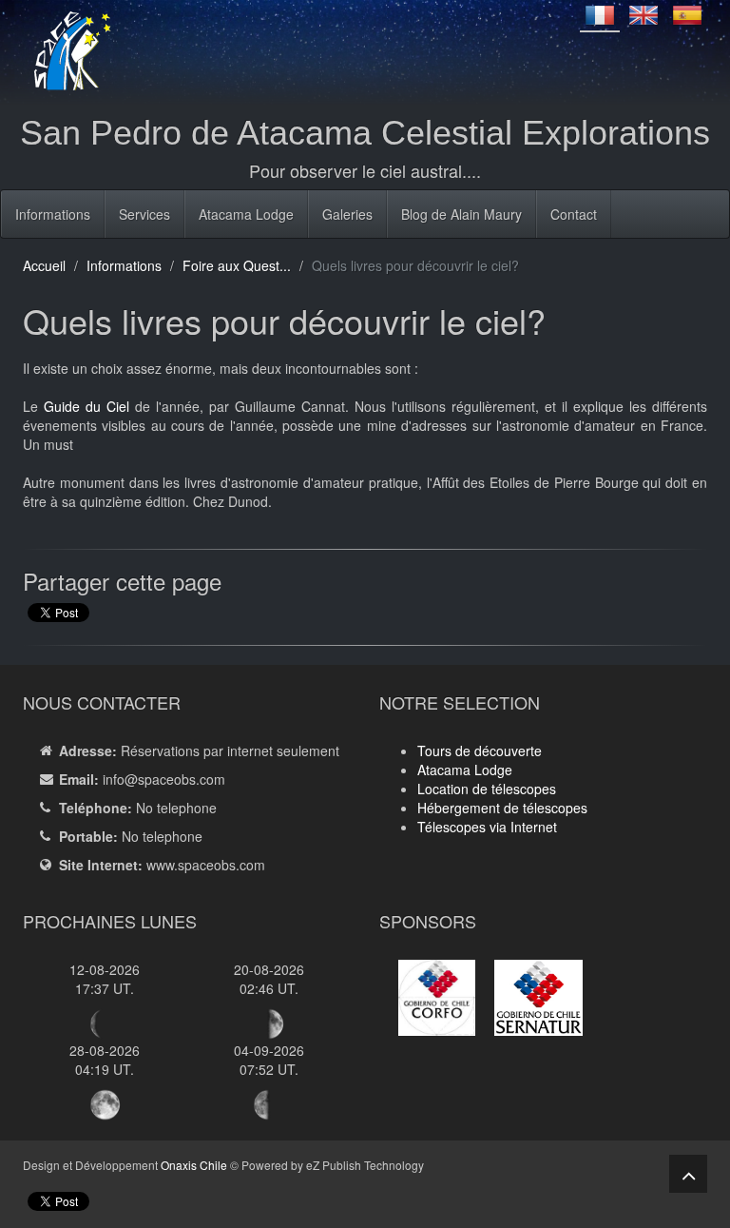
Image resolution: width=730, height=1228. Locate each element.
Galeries (347, 214)
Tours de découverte (479, 750)
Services (144, 214)
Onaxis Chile (194, 1165)
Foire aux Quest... (236, 265)
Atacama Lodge (246, 214)
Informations (52, 214)
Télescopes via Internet (487, 826)
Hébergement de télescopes (502, 807)
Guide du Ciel (86, 406)
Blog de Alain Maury (461, 214)
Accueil (44, 265)
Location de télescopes (486, 788)
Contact (573, 214)
